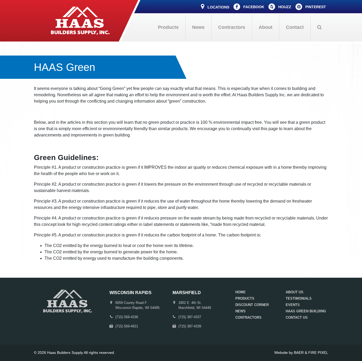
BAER (299, 352)
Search (319, 27)
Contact (295, 27)
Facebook (253, 7)
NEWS (240, 311)
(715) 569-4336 (126, 317)
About (265, 27)
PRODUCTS (244, 298)
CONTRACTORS (248, 317)
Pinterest (315, 7)
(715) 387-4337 (189, 317)
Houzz (284, 7)
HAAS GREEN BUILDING (306, 311)
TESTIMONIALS (299, 298)
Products (168, 27)
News (198, 27)
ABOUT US (294, 292)
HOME (240, 292)
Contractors (231, 27)
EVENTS (293, 305)
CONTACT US (297, 317)
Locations (217, 7)
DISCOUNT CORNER (252, 305)
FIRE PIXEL (318, 352)
